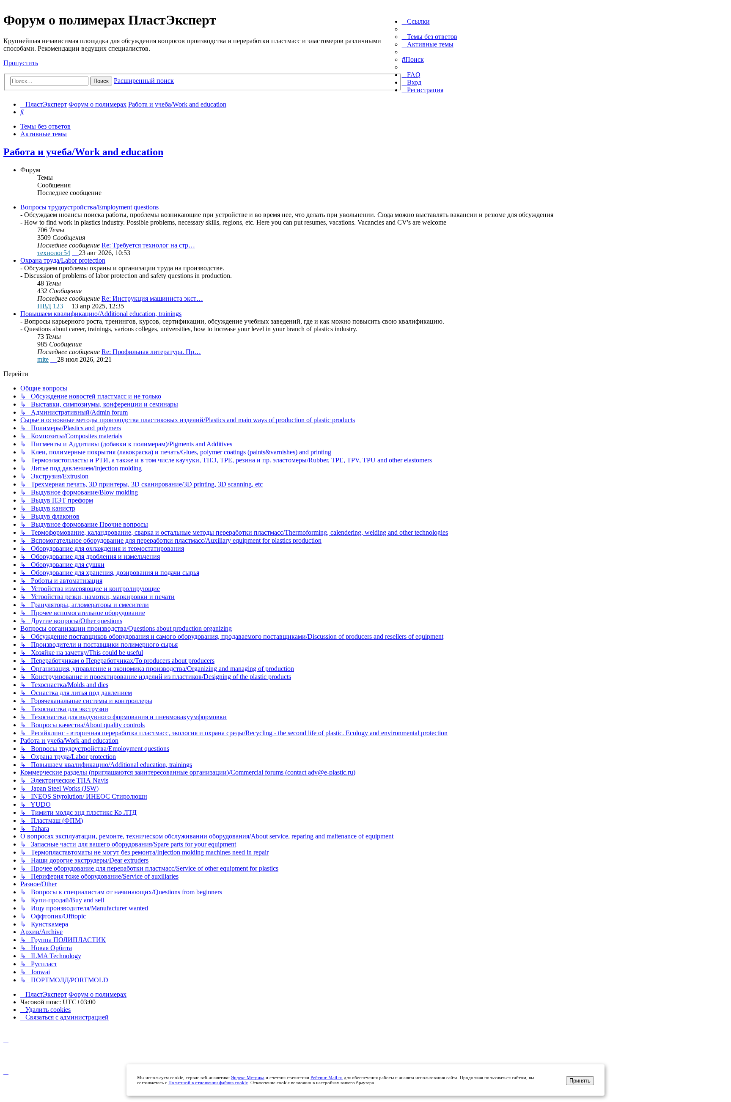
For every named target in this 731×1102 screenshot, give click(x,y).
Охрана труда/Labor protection (62, 260)
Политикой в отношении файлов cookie (208, 1082)
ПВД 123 (50, 306)
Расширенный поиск (144, 80)
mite (43, 359)
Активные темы (43, 133)
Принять (580, 1080)
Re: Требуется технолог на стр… (148, 245)
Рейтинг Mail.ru (327, 1077)
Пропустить (20, 62)
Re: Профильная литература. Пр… (151, 351)
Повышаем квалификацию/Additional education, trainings (100, 313)
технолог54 (53, 252)
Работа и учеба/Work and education (83, 151)
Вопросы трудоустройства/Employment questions (89, 207)
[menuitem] (429, 36)
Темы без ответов (45, 126)
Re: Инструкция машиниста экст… (152, 298)
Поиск (101, 81)
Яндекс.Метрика (247, 1077)
